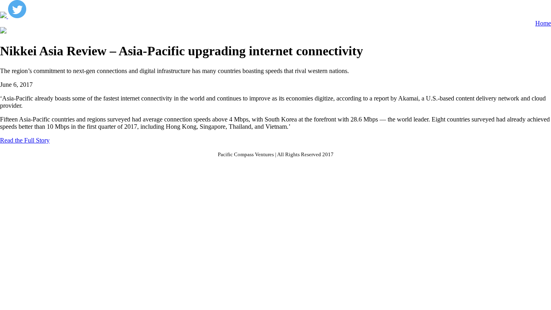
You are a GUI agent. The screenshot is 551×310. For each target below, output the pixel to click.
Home (543, 23)
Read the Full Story (25, 140)
